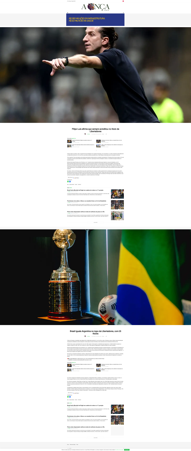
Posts (77, 444)
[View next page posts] (96, 150)
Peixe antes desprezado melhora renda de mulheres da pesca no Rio (83, 145)
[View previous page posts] (94, 150)
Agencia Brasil (71, 184)
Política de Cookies (72, 444)
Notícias (79, 184)
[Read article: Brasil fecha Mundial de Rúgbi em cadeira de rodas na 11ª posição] (69, 141)
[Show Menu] (67, 12)
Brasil (103, 134)
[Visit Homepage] (95, 7)
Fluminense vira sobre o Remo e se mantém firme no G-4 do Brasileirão (111, 141)
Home (68, 444)
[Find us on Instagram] (123, 1)
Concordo (127, 449)
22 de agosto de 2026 (76, 142)
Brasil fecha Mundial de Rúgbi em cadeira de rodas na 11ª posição (82, 141)
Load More (95, 222)
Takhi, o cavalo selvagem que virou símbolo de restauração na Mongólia (112, 145)
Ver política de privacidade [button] (119, 449)
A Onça (88, 134)
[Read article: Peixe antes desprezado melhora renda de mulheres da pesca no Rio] (69, 145)
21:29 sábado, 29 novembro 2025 (96, 134)
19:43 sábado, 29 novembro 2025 (96, 336)
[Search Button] (123, 12)
